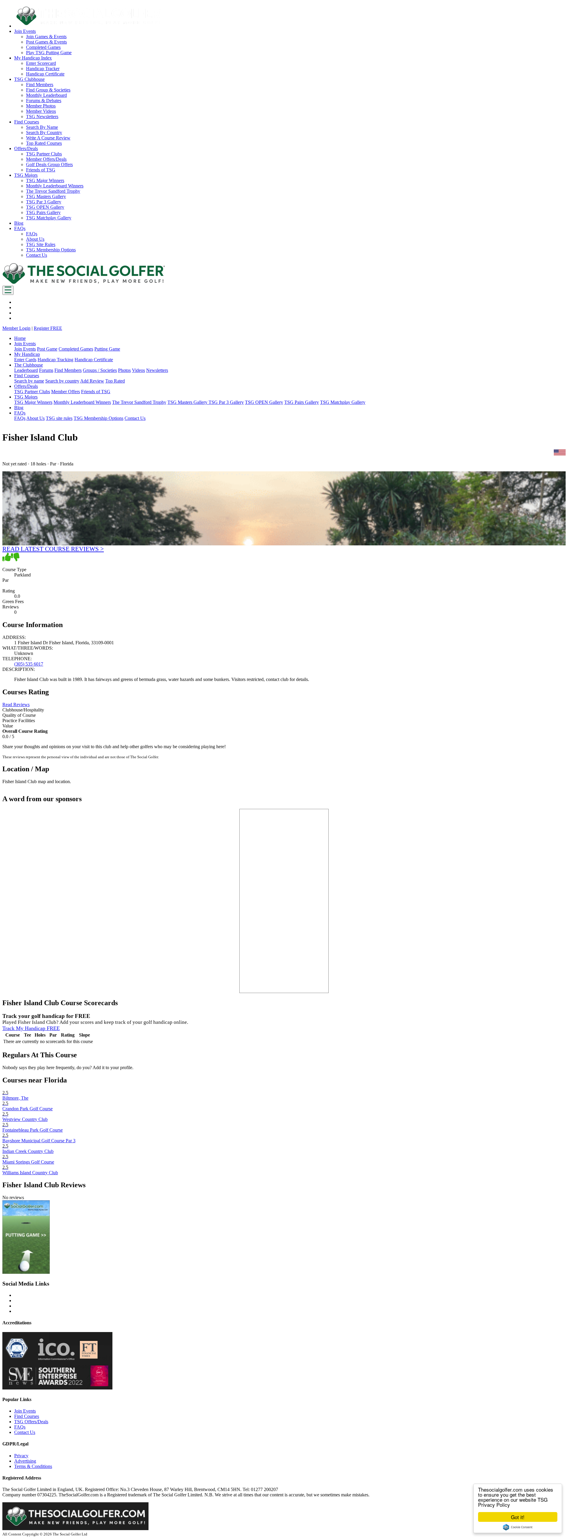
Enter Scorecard (41, 63)
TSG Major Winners (45, 180)
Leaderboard (26, 370)
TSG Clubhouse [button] (29, 79)
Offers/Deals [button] (26, 148)
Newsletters (157, 370)
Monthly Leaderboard (46, 95)
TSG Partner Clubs (44, 153)
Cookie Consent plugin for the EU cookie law (517, 1527)
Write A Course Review (48, 137)
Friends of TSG (40, 169)
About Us (35, 239)
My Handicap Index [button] (33, 57)
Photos (124, 370)
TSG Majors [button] (26, 175)
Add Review (92, 380)
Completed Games (43, 47)
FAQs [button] (19, 228)
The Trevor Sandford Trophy (53, 191)
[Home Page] (83, 282)
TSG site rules (59, 418)
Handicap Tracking (55, 359)
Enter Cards (25, 359)
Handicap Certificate (45, 73)
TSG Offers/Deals (31, 1421)
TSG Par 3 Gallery (43, 201)
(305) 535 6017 (28, 663)
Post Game (47, 348)
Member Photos (41, 105)
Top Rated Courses (44, 143)
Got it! (518, 1517)
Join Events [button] (25, 31)
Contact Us (36, 255)
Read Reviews (16, 704)
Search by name (29, 380)
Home (20, 338)
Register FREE (48, 328)
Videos (138, 370)
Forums (46, 370)
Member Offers (65, 391)
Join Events (25, 348)
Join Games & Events (46, 36)
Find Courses (26, 1416)
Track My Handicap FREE (31, 1028)
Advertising (25, 1461)
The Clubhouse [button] (28, 364)
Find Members (39, 84)
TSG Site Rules (40, 244)
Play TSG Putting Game (49, 52)
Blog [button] (18, 223)
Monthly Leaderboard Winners (54, 185)
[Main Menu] (8, 290)
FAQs (31, 233)
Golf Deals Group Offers (49, 164)
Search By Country (44, 132)
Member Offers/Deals (46, 159)
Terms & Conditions (33, 1466)
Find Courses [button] (26, 121)
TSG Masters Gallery (46, 196)
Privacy (21, 1455)
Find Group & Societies (48, 89)
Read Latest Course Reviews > (53, 548)
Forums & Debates (43, 100)
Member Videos (41, 111)
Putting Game (107, 348)
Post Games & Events (46, 41)
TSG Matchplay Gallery (48, 217)
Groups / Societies (100, 370)
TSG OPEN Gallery (45, 207)
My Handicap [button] (27, 354)
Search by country (62, 380)
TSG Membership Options (51, 249)
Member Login (16, 328)
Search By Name (42, 127)
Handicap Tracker (42, 68)
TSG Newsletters (42, 116)
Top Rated (115, 380)
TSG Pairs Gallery (43, 212)
